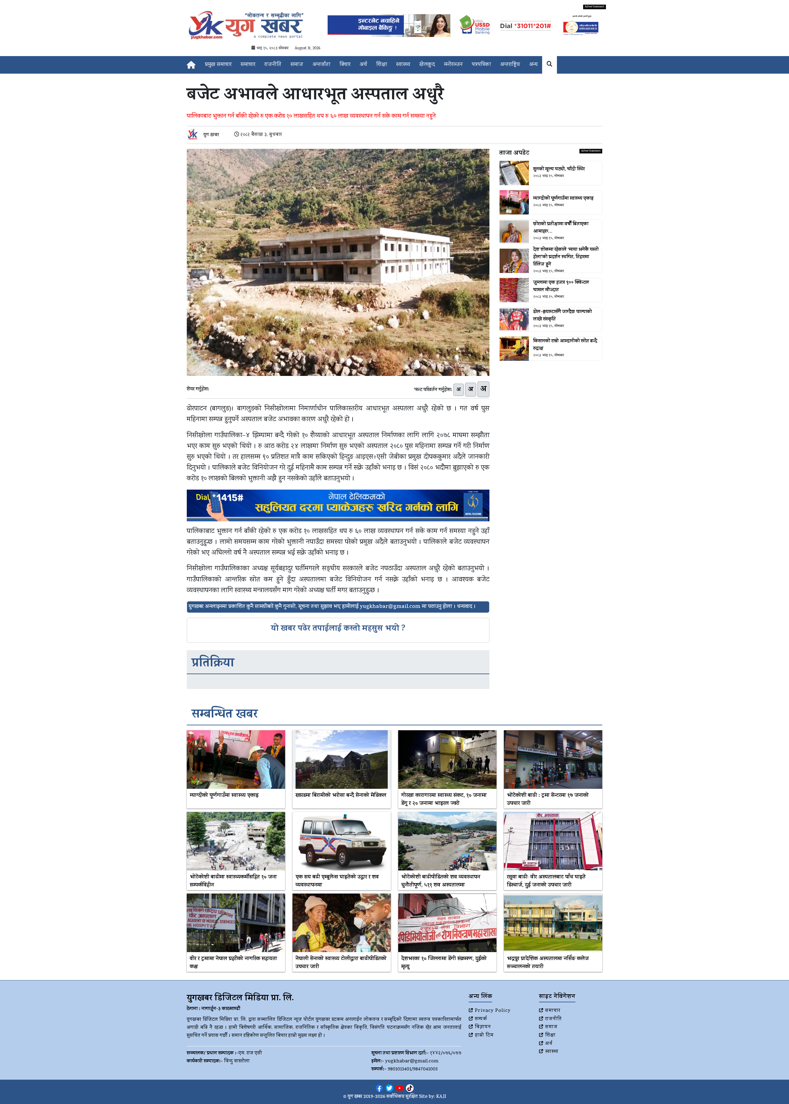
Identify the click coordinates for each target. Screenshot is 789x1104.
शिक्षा (381, 65)
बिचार (345, 65)
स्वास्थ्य (403, 65)
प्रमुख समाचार (218, 65)
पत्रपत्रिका (481, 65)
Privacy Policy (493, 1011)
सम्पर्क (481, 1019)
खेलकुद (427, 65)
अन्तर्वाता (321, 65)
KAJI (441, 1097)
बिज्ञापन (483, 1027)
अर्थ (363, 65)
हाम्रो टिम (484, 1035)
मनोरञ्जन (453, 65)
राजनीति (272, 65)
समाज (297, 65)
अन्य (533, 65)
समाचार (248, 65)
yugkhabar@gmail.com (412, 1061)
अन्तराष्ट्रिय (510, 65)
